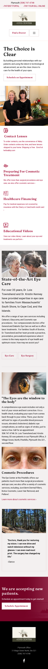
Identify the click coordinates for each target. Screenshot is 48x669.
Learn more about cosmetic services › (19, 499)
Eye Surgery (27, 355)
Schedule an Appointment (20, 77)
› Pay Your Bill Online (34, 6)
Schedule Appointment (16, 606)
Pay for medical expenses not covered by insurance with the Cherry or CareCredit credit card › (23, 207)
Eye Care (9, 355)
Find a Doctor (19, 33)
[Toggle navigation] (34, 32)
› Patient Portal (11, 6)
